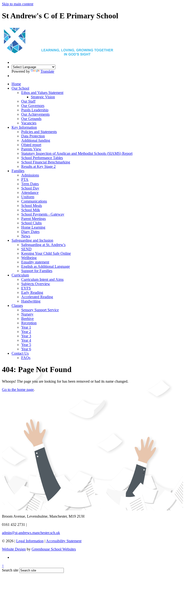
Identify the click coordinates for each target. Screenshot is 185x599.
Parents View (31, 149)
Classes (17, 305)
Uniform (27, 197)
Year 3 (26, 336)
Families (18, 171)
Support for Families (36, 271)
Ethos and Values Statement (42, 93)
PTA (24, 179)
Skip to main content (17, 4)
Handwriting (30, 301)
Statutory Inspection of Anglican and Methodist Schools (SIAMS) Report (76, 153)
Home (16, 84)
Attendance (30, 192)
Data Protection (33, 136)
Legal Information (30, 541)
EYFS (26, 288)
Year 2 (26, 332)
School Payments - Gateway (42, 214)
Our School (20, 88)
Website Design (14, 549)
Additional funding (35, 140)
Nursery (27, 314)
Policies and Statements (39, 132)
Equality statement (35, 262)
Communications (34, 201)
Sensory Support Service (40, 310)
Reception (29, 323)
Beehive (27, 319)
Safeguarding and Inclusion (32, 240)
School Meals (31, 206)
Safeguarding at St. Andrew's (43, 245)
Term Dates (30, 184)
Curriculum (20, 275)
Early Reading (32, 292)
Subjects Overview (35, 284)
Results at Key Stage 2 (38, 166)
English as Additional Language (45, 266)
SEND (26, 249)
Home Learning (33, 227)
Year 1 (26, 327)
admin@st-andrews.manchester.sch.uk (31, 533)
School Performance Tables (42, 158)
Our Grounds (31, 119)
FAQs (25, 358)
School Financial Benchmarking (45, 162)
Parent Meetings (33, 219)
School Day (30, 188)
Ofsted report (31, 145)
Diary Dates (30, 232)
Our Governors (32, 106)
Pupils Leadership (34, 110)
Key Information (24, 127)
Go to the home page (18, 390)
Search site (10, 570)
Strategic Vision (43, 97)
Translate (47, 71)
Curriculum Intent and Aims (42, 279)
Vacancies (28, 123)
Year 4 (26, 340)
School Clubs (31, 223)
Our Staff (28, 101)
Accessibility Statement (63, 541)
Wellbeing (29, 258)
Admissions (30, 175)
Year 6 (26, 349)
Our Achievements (35, 114)
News (25, 236)
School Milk (30, 210)
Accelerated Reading (37, 297)
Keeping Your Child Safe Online (46, 253)
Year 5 (26, 345)
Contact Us (20, 353)
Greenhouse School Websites (54, 549)
